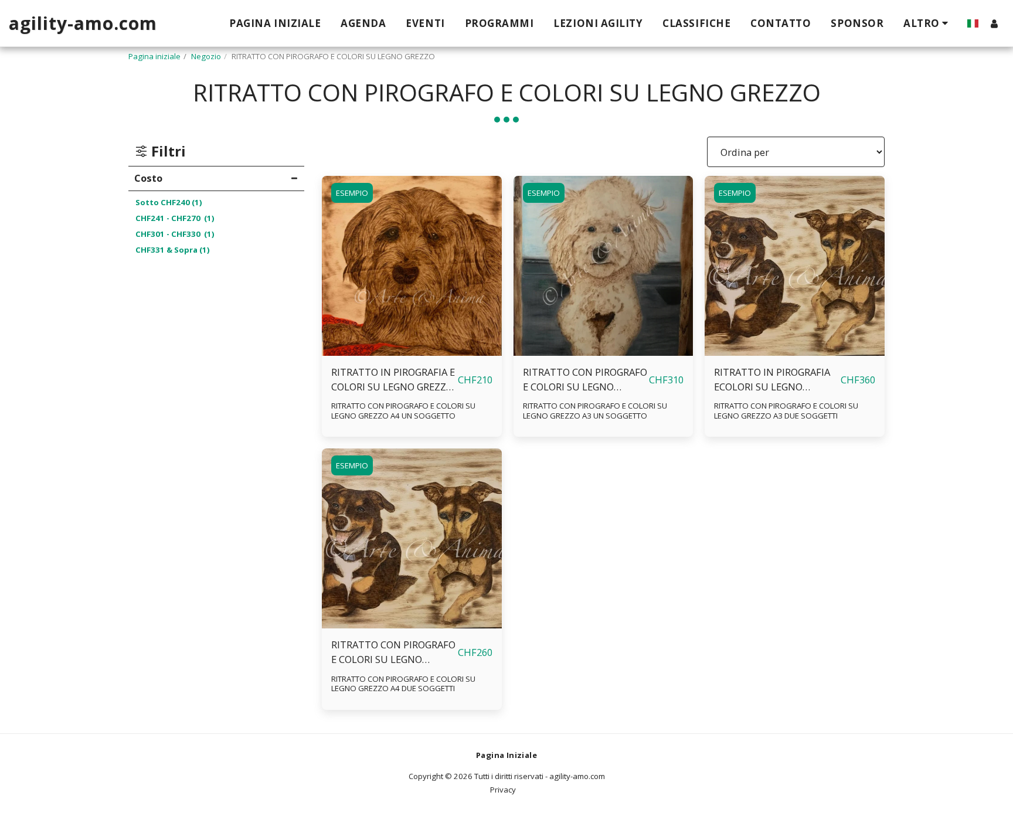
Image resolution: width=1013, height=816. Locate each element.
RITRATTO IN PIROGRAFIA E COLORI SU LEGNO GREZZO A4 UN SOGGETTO (393, 380)
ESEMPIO (352, 193)
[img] (412, 266)
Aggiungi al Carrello (415, 349)
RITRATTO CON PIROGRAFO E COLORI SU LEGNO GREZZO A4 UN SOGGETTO (403, 410)
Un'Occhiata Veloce (412, 326)
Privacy (503, 789)
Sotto (168, 202)
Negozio (206, 56)
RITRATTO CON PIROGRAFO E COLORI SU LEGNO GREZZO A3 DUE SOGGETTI (786, 410)
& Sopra (172, 249)
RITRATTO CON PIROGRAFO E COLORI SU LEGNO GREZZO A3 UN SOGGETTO (585, 380)
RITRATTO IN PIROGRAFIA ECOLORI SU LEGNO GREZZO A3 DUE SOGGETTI (774, 380)
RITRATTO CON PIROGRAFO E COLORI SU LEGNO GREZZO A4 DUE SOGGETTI (393, 652)
